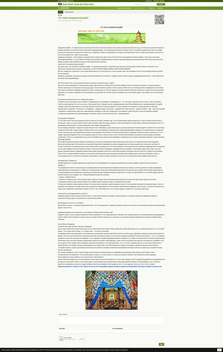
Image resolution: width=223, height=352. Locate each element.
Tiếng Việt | (156, 1)
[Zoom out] (61, 15)
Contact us (149, 1)
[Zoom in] (59, 15)
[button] (140, 8)
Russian (162, 1)
